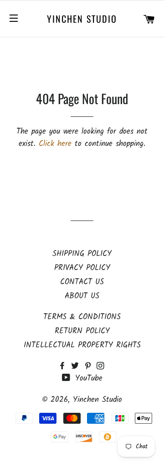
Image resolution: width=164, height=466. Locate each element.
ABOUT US (82, 296)
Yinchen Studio (82, 18)
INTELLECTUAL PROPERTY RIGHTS (82, 345)
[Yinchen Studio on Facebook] (64, 367)
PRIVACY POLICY (82, 268)
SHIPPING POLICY (82, 254)
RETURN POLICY (82, 331)
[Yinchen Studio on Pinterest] (90, 367)
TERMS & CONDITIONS (82, 317)
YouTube (87, 378)
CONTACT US (82, 282)
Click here (55, 144)
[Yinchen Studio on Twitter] (77, 367)
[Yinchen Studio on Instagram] (101, 367)
